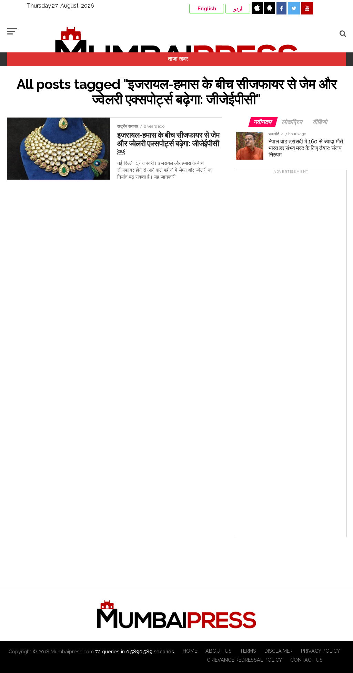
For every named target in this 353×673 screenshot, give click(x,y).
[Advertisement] (291, 356)
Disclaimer (278, 651)
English (207, 9)
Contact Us (306, 660)
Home (190, 651)
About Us (218, 651)
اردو (238, 9)
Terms (248, 651)
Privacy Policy (320, 651)
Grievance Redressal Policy (244, 660)
